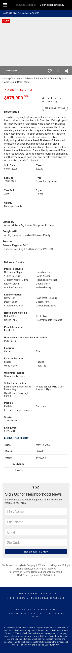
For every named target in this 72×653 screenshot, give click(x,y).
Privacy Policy (47, 609)
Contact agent (11, 71)
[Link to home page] (26, 5)
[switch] (50, 71)
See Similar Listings (55, 108)
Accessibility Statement (25, 614)
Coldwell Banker (26, 593)
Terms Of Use (24, 609)
